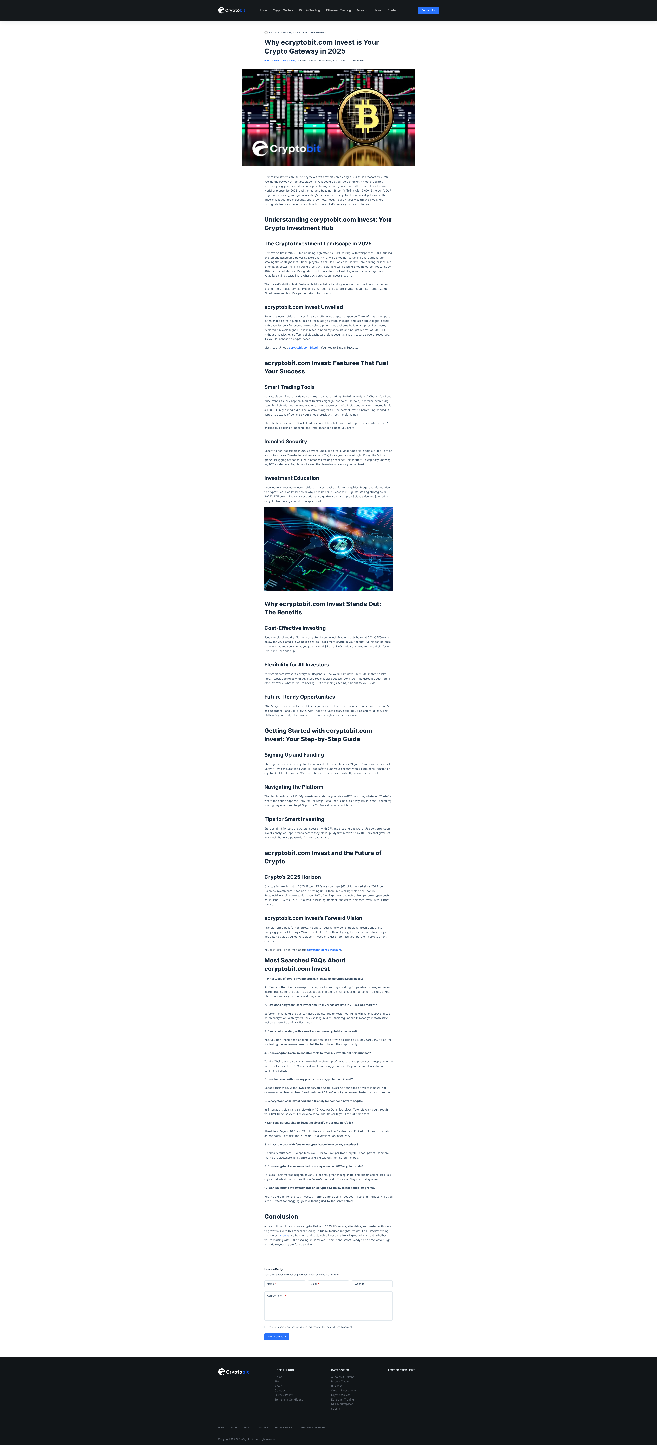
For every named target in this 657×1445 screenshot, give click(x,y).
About (278, 1386)
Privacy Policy (284, 1395)
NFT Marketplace (342, 1404)
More (360, 10)
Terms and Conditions (289, 1399)
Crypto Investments (314, 32)
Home (263, 10)
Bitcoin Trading (309, 10)
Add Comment (276, 1295)
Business (336, 1386)
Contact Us (428, 10)
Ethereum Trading (338, 10)
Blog (277, 1381)
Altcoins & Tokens (342, 1377)
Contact (392, 10)
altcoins (284, 1235)
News (377, 10)
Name (271, 1283)
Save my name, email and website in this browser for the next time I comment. (311, 1327)
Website (359, 1283)
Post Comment (277, 1336)
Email (315, 1283)
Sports (335, 1408)
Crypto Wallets (283, 10)
